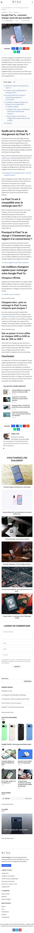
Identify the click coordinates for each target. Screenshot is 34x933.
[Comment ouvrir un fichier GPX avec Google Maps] (25, 754)
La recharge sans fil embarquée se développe (14, 695)
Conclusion (9, 123)
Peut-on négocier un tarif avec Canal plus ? (16, 262)
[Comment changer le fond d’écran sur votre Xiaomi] (17, 474)
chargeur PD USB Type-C (9, 317)
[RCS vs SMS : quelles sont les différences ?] (9, 774)
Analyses (4, 914)
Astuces (4, 906)
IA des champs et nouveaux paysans (11, 703)
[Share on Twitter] (20, 48)
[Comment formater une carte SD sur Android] (17, 526)
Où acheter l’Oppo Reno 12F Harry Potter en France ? (17, 564)
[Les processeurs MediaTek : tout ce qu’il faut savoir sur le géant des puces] (17, 577)
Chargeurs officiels (12, 106)
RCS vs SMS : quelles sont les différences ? (9, 782)
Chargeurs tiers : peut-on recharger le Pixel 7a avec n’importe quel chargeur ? (18, 111)
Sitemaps (4, 896)
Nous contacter (6, 893)
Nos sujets (6, 903)
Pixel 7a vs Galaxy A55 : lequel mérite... (16, 830)
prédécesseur (6, 158)
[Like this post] (13, 48)
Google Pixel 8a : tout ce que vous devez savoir (16, 744)
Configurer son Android (8, 876)
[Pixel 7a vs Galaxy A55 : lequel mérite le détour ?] (17, 824)
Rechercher (5, 678)
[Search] (32, 2)
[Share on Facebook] (17, 48)
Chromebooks (5, 917)
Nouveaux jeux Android (8, 881)
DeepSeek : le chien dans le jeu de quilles (13, 707)
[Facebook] (14, 930)
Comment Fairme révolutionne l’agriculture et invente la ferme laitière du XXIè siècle (25, 783)
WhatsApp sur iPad (7, 691)
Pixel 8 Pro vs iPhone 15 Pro (9, 884)
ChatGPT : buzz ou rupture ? (12, 294)
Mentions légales (6, 899)
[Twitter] (17, 930)
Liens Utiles (7, 870)
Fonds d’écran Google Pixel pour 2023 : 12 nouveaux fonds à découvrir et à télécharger (21, 413)
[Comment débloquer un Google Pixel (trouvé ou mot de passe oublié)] (6, 392)
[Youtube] (20, 930)
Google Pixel (5, 873)
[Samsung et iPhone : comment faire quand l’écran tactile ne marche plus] (6, 407)
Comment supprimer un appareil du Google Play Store (8, 762)
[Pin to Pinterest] (24, 48)
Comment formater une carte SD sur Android (17, 539)
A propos (6, 890)
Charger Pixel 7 (6, 886)
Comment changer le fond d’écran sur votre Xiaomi (17, 487)
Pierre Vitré (9, 20)
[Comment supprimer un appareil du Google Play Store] (9, 754)
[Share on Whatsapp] (14, 52)
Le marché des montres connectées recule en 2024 (15, 699)
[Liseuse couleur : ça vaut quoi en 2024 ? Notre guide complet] (17, 604)
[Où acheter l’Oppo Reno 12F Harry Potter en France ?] (17, 552)
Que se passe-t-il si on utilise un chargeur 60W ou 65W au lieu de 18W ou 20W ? (18, 118)
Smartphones (5, 911)
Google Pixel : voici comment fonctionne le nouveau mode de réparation (20, 398)
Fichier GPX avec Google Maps (10, 878)
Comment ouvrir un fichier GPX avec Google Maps (25, 762)
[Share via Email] (18, 52)
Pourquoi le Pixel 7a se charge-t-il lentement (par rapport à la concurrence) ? (15, 97)
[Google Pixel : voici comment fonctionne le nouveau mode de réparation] (6, 399)
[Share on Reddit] (27, 48)
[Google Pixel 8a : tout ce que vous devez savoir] (17, 732)
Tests (3, 909)
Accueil (3, 7)
